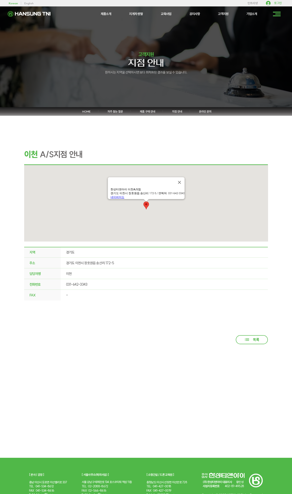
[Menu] (276, 13)
